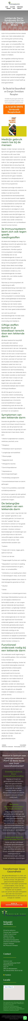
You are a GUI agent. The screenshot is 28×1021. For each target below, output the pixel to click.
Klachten (12, 6)
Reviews (9, 8)
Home (6, 6)
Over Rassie (20, 6)
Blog (14, 8)
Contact (19, 8)
